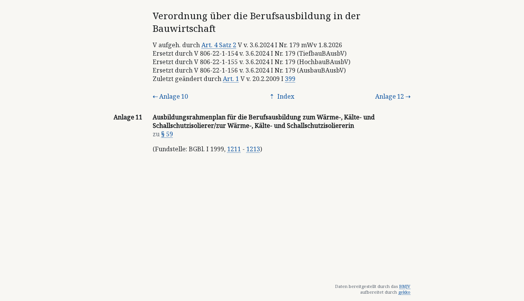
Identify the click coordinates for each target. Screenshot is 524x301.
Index (285, 96)
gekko (404, 292)
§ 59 (167, 134)
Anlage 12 (389, 96)
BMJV (404, 286)
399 (290, 78)
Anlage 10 (173, 96)
